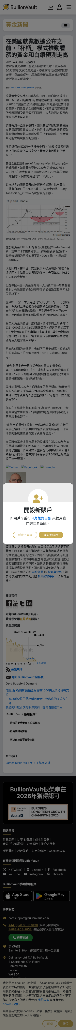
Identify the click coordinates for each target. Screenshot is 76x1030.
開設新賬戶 (51, 535)
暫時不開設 (25, 535)
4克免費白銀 (41, 518)
